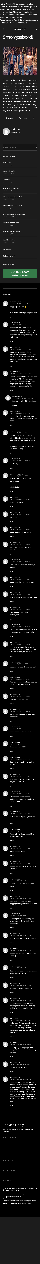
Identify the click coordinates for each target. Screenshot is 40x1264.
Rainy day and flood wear (11, 231)
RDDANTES (20, 29)
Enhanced (6, 180)
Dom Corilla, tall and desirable (12, 205)
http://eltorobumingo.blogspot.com (23, 313)
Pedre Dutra (8, 107)
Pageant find (7, 162)
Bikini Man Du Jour (9, 240)
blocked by (20, 273)
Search (34, 147)
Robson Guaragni (29, 95)
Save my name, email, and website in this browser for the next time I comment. (21, 1189)
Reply (12, 317)
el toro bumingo (17, 302)
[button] (4, 29)
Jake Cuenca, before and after (13, 197)
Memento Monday (9, 171)
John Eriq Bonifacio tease (11, 223)
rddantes (15, 129)
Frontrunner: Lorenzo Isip (11, 188)
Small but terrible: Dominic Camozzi (14, 214)
